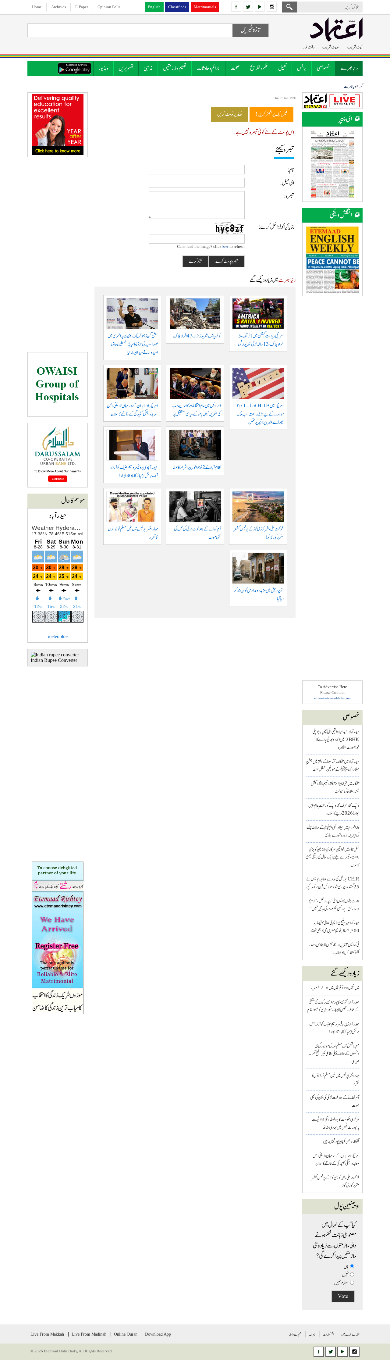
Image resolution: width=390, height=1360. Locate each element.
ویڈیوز (103, 68)
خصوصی (323, 68)
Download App (158, 1334)
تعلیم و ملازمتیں (174, 68)
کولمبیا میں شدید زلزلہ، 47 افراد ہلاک (197, 336)
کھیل (282, 68)
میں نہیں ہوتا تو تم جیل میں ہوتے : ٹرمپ (335, 987)
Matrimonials (205, 7)
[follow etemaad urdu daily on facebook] (236, 7)
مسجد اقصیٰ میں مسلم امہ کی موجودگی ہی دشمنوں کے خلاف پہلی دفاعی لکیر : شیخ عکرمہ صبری (333, 1054)
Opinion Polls (109, 7)
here (225, 246)
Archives (58, 7)
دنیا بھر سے (349, 68)
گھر (361, 87)
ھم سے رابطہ (295, 1334)
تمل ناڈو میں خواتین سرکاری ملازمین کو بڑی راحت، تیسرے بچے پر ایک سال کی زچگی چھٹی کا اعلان (332, 857)
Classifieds (177, 7)
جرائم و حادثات (208, 68)
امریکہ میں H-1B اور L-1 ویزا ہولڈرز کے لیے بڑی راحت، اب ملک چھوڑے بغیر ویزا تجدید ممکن (260, 414)
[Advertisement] (332, 393)
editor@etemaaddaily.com (332, 698)
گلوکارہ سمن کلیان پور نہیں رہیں (341, 1141)
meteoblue (58, 636)
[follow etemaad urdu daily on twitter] (248, 7)
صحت (235, 68)
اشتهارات (328, 1334)
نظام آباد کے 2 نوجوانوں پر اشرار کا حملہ (196, 467)
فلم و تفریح (259, 68)
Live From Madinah (89, 1334)
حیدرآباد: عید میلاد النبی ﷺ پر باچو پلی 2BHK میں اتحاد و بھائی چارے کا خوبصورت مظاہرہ (336, 739)
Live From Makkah (47, 1334)
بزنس (302, 68)
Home (37, 7)
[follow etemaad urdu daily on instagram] (272, 7)
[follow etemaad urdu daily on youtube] (260, 7)
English (154, 7)
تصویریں (126, 68)
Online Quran (125, 1334)
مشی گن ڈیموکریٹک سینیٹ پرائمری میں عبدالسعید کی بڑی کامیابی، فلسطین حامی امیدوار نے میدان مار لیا (133, 344)
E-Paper (81, 7)
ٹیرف (312, 1334)
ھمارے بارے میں (350, 1334)
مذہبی (148, 68)
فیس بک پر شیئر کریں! (271, 114)
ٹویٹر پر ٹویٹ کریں (229, 114)
